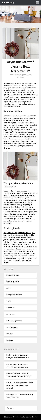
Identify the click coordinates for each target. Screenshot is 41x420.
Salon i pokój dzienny (14, 321)
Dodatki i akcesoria (13, 275)
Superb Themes (31, 417)
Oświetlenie (10, 308)
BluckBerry (8, 2)
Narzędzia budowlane (14, 295)
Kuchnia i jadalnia (12, 282)
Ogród (8, 301)
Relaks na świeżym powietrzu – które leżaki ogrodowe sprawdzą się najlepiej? (19, 385)
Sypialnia (9, 334)
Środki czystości (12, 327)
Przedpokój (10, 314)
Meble (8, 288)
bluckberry (20, 78)
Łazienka (9, 340)
